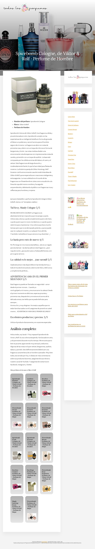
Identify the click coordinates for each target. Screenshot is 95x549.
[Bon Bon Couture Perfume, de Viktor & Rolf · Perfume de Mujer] (17, 486)
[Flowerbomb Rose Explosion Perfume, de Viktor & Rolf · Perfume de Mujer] (46, 489)
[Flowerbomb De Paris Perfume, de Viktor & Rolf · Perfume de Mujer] (31, 425)
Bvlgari (70, 142)
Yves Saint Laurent (73, 121)
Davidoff (70, 172)
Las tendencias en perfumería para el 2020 (76, 325)
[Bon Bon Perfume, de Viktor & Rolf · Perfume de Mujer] (46, 393)
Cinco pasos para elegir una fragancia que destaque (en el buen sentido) (78, 286)
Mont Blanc (71, 168)
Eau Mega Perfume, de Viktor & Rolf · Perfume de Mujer (31, 473)
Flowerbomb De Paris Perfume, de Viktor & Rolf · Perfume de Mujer (31, 412)
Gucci (69, 146)
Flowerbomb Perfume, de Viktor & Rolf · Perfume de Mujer (31, 504)
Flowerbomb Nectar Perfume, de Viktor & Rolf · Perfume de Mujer (16, 412)
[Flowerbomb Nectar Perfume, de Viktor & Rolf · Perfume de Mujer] (17, 424)
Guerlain (70, 151)
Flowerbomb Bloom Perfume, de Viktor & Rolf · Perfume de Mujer (46, 442)
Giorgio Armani (72, 129)
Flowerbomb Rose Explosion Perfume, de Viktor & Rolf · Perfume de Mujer (46, 475)
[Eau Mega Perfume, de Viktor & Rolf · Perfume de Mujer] (31, 486)
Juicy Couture (71, 185)
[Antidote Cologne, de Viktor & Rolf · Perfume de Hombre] (31, 394)
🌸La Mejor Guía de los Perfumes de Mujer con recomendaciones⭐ (78, 202)
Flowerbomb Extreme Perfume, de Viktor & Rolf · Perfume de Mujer (46, 412)
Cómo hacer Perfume (75, 296)
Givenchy (70, 138)
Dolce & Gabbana (73, 125)
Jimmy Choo (71, 163)
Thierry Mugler (72, 176)
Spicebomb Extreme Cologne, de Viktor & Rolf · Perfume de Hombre (31, 442)
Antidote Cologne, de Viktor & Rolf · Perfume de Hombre (31, 382)
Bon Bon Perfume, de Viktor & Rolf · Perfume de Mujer (46, 382)
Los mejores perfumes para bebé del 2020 (78, 305)
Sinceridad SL (44, 541)
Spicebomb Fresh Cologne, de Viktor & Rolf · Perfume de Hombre (16, 442)
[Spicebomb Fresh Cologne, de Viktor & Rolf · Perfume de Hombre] (17, 455)
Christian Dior (72, 155)
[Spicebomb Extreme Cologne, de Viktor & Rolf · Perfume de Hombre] (31, 455)
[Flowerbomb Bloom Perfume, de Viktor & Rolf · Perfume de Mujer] (46, 456)
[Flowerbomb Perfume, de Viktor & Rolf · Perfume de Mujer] (31, 516)
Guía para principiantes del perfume (77, 315)
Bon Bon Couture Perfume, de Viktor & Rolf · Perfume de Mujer (16, 474)
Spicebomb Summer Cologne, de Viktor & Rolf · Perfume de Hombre (16, 383)
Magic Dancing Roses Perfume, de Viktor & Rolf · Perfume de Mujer (16, 506)
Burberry (70, 134)
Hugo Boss (71, 159)
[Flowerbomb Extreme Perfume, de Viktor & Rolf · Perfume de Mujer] (46, 425)
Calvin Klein (71, 116)
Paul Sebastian (72, 180)
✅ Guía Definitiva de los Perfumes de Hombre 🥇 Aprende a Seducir (78, 219)
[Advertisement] (47, 29)
